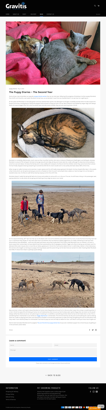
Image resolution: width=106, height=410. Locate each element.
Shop (24, 14)
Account (98, 14)
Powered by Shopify (25, 407)
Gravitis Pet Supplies (15, 407)
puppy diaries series (40, 96)
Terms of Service (11, 399)
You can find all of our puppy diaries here (49, 323)
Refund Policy (10, 397)
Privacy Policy (10, 394)
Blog (41, 14)
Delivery (33, 14)
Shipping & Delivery (12, 391)
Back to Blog (54, 375)
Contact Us (50, 14)
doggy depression (42, 315)
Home (7, 14)
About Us (16, 14)
